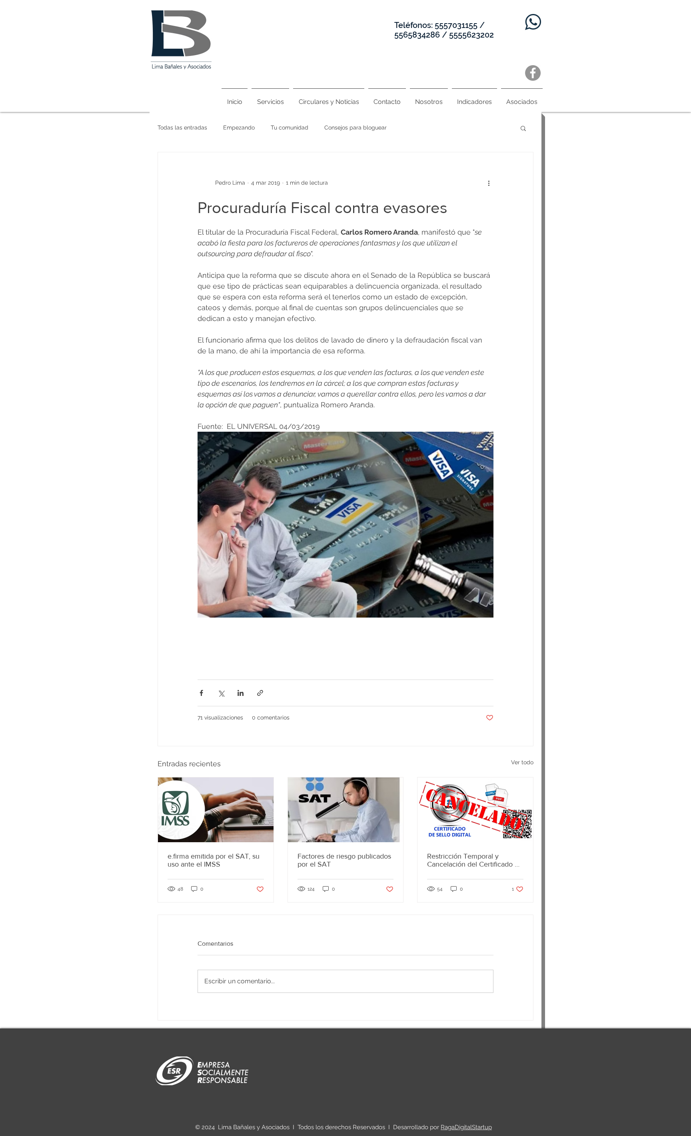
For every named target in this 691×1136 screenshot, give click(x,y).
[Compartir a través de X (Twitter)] (221, 693)
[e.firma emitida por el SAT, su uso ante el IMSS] (216, 809)
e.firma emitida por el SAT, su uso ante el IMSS (214, 860)
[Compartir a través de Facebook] (201, 693)
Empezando (239, 127)
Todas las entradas (182, 127)
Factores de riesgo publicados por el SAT (344, 860)
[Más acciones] (488, 182)
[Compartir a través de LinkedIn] (240, 693)
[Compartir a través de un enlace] (260, 693)
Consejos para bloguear (355, 127)
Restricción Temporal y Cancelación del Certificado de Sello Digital (475, 860)
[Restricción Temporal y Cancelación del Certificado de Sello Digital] (475, 809)
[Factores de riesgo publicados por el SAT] (345, 809)
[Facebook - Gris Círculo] (533, 73)
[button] (523, 128)
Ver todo (522, 762)
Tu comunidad (289, 127)
